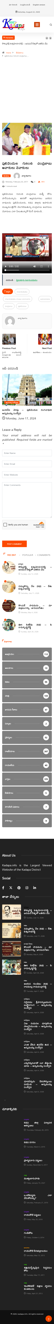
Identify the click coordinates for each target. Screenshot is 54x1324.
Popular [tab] (27, 555)
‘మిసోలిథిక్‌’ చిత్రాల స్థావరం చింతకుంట (38, 1287)
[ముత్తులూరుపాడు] (11, 1178)
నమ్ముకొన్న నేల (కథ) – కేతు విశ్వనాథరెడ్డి (35, 587)
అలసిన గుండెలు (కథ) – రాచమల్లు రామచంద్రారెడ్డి (38, 985)
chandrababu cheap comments (17, 299)
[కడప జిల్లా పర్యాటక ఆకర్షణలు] (11, 1124)
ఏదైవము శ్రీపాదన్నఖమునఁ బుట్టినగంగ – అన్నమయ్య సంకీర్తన (38, 1005)
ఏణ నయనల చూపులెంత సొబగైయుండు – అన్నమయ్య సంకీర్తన (38, 1026)
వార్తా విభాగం (26, 176)
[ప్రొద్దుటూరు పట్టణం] (11, 1160)
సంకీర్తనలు (27, 998)
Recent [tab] (11, 555)
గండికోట (28, 1232)
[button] (46, 38)
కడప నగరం (30, 1142)
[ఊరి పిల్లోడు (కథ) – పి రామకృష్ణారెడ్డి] (11, 967)
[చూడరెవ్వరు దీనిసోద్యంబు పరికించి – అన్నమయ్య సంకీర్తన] (11, 1083)
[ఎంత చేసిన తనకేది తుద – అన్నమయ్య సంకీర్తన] (11, 1046)
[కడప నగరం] (11, 1142)
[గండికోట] (11, 1233)
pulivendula (45, 299)
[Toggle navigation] (37, 24)
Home (8, 53)
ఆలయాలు (27, 1247)
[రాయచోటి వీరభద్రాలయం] (11, 1251)
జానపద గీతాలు (22, 602)
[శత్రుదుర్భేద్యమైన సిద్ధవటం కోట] (11, 1269)
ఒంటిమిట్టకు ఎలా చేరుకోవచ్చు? (38, 1196)
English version (39, 5)
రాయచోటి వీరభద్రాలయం (36, 1250)
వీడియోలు (19, 53)
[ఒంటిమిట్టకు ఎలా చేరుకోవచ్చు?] (11, 1197)
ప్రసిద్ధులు (20, 563)
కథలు (19, 583)
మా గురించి (13, 5)
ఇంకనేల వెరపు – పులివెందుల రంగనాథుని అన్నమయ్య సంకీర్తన (27, 411)
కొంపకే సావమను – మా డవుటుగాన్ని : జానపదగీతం (35, 606)
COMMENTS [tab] (43, 555)
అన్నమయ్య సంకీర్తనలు (12, 402)
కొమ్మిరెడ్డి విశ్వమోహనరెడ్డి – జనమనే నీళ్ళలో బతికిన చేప (25, 43)
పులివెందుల (22, 306)
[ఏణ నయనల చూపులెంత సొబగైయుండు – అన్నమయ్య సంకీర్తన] (11, 1025)
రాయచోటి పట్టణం (32, 1214)
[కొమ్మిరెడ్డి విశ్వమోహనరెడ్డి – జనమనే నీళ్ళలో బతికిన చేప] (11, 912)
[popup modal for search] (51, 24)
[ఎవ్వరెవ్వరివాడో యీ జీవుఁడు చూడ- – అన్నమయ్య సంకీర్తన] (11, 1064)
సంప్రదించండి (25, 5)
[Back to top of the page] (49, 1319)
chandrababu (22, 292)
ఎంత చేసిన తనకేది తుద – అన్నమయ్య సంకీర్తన (38, 1046)
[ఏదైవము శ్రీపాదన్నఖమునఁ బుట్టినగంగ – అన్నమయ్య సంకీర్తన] (11, 1003)
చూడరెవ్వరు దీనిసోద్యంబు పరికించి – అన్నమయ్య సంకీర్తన (38, 1084)
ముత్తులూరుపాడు (32, 1178)
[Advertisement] (27, 91)
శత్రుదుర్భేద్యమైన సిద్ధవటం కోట (38, 1269)
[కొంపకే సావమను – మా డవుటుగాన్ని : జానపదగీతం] (11, 948)
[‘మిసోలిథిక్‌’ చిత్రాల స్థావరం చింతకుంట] (11, 1287)
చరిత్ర (25, 1175)
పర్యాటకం (26, 1119)
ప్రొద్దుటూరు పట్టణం (33, 1160)
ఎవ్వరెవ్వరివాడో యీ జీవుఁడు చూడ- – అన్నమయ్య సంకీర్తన (38, 1064)
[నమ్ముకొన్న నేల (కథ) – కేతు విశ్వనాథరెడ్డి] (11, 930)
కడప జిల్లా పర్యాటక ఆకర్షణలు (38, 1124)
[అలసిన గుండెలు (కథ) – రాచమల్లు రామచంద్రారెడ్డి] (11, 985)
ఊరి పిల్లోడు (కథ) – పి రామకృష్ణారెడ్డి (35, 626)
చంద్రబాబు (9, 306)
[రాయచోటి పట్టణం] (11, 1215)
